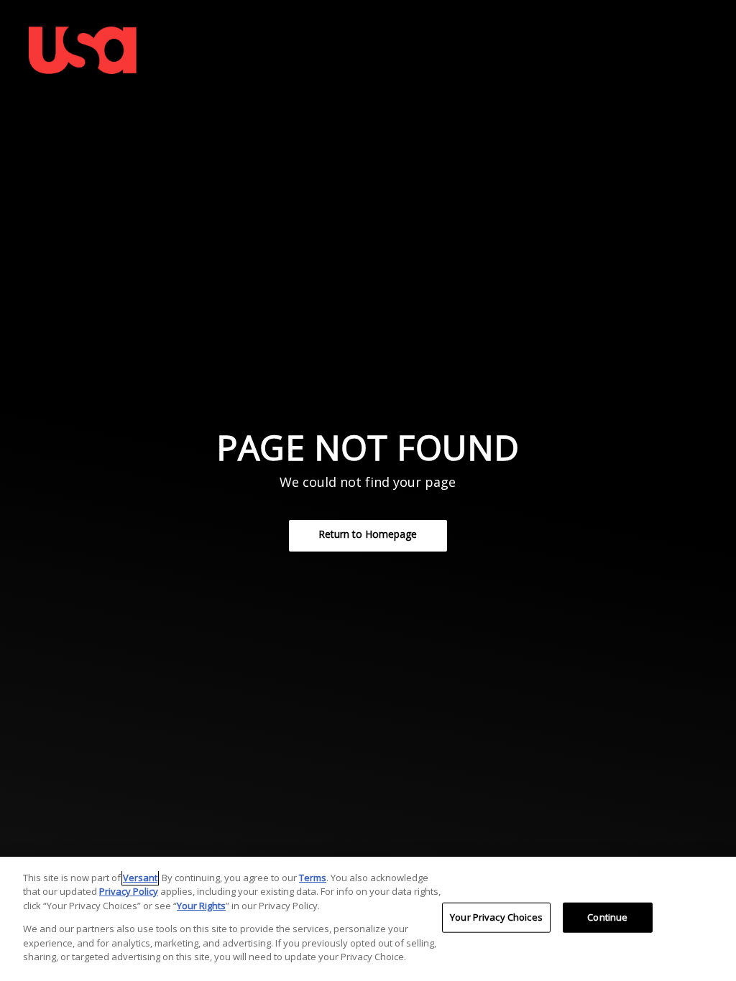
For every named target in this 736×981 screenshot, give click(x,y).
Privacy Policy (128, 891)
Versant (140, 877)
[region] (368, 919)
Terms (312, 877)
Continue (607, 917)
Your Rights (201, 905)
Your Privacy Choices (496, 917)
